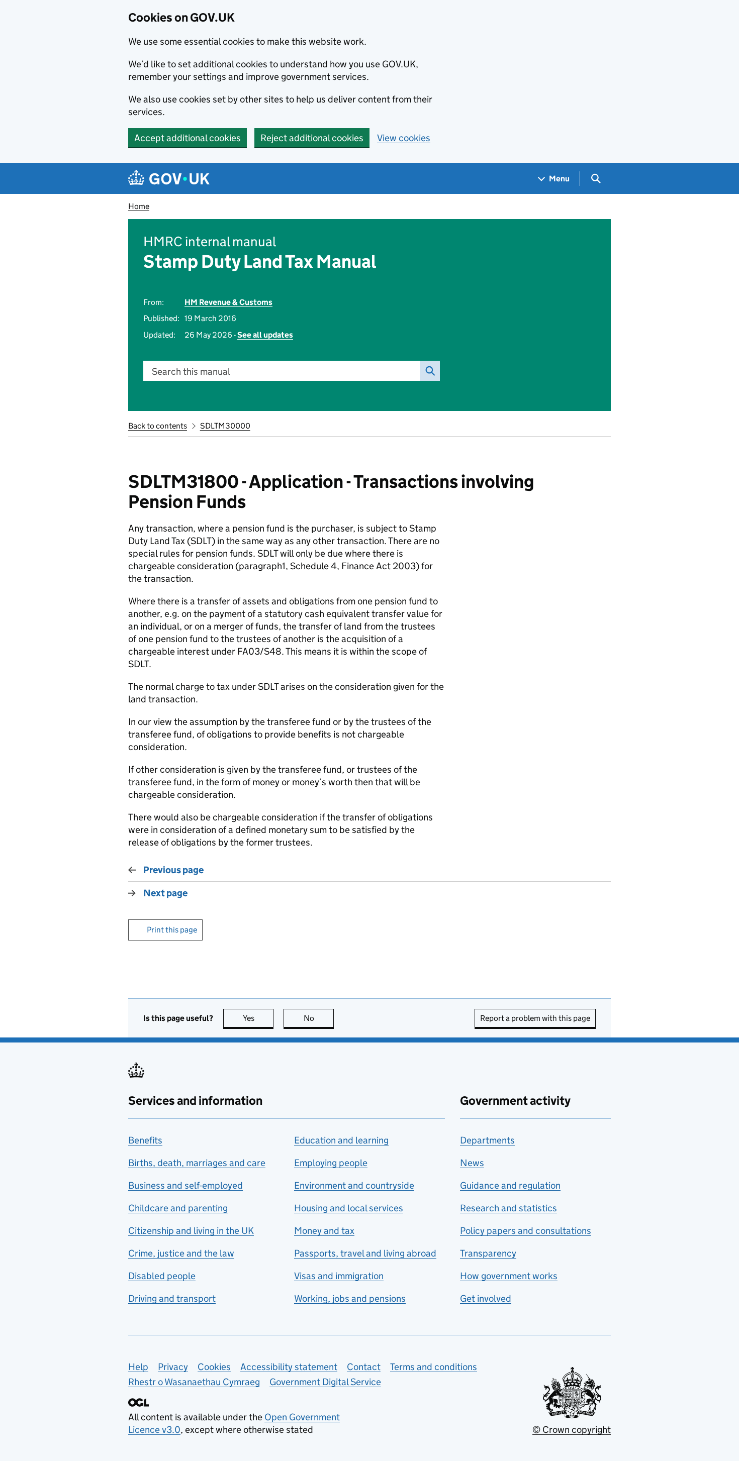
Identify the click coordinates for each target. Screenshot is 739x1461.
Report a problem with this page (535, 1018)
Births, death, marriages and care (196, 1163)
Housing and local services (348, 1208)
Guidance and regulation (510, 1185)
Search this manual (191, 371)
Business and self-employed (185, 1185)
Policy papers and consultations (525, 1230)
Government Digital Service (325, 1382)
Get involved (485, 1298)
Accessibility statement (288, 1367)
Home (138, 206)
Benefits (145, 1140)
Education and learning (341, 1140)
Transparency (488, 1253)
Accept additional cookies (187, 138)
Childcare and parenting (178, 1208)
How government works (509, 1276)
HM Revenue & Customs (228, 302)
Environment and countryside (354, 1185)
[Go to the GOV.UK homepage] (169, 178)
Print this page (172, 929)
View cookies (403, 138)
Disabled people (162, 1276)
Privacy (173, 1367)
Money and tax (324, 1230)
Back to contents (157, 426)
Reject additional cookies (311, 138)
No (319, 1018)
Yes (258, 1018)
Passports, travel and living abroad (365, 1253)
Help (138, 1367)
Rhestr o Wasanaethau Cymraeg (194, 1382)
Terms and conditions (433, 1367)
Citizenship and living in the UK (191, 1230)
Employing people (330, 1163)
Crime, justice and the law (181, 1253)
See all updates (265, 335)
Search (430, 371)
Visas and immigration (339, 1276)
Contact (364, 1367)
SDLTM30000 (225, 426)
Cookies (214, 1367)
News (472, 1163)
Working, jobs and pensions (350, 1298)
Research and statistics (508, 1208)
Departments (487, 1140)
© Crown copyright (571, 1429)
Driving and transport (172, 1298)
